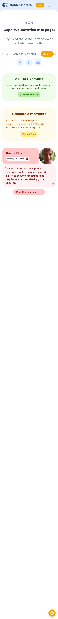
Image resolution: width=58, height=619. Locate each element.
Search (47, 53)
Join (40, 5)
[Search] (48, 5)
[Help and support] (52, 613)
